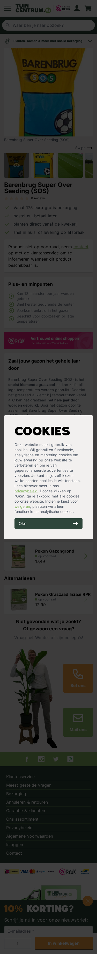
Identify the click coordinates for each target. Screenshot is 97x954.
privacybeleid (26, 491)
